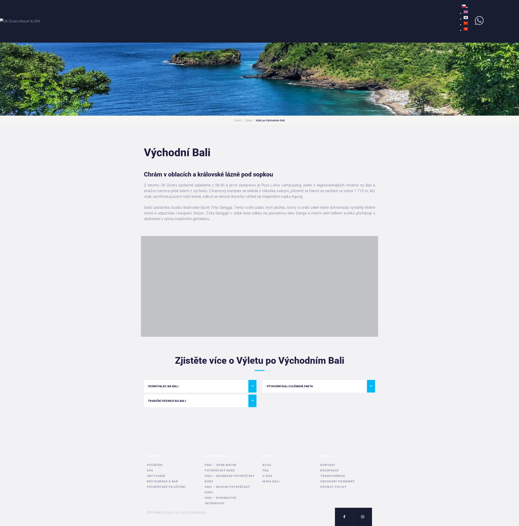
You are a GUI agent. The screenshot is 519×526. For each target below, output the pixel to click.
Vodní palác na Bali (163, 386)
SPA (150, 470)
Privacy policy (333, 486)
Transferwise (332, 476)
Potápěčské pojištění (166, 486)
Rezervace (329, 470)
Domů (238, 120)
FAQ (266, 470)
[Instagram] (362, 517)
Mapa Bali (271, 481)
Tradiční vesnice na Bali (167, 400)
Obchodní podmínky (337, 481)
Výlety (248, 120)
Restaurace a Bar (162, 481)
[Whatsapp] (479, 20)
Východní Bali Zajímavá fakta (290, 386)
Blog (267, 465)
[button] (200, 386)
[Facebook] (344, 517)
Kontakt (328, 465)
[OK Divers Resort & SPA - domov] (20, 21)
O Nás (267, 476)
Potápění (155, 465)
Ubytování (156, 476)
